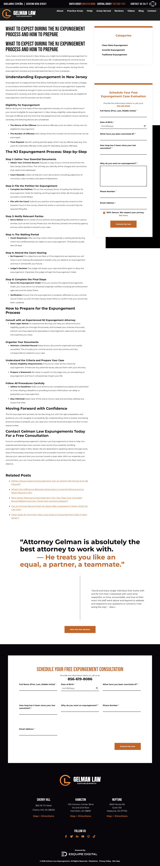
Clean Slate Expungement (115, 45)
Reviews (119, 11)
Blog (141, 11)
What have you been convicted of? (118, 134)
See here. (123, 215)
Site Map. (116, 861)
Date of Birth (107, 122)
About (60, 11)
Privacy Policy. (105, 861)
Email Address (108, 203)
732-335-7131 (118, 4)
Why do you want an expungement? (119, 163)
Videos (131, 11)
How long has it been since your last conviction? (118, 146)
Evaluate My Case (123, 224)
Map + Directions (43, 816)
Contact (151, 11)
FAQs (90, 11)
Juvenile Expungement (113, 50)
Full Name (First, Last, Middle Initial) (118, 111)
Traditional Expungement (114, 55)
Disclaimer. (93, 861)
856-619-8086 (88, 4)
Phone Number (108, 191)
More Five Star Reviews (80, 629)
